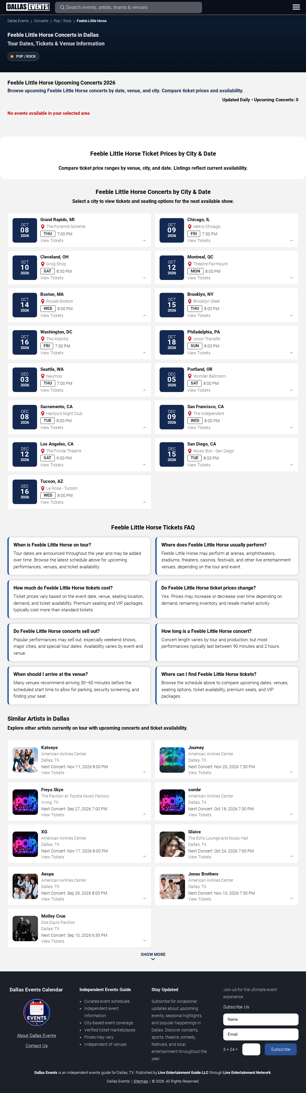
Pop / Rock (62, 21)
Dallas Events (18, 21)
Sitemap (141, 1081)
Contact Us (37, 1045)
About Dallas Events (36, 1035)
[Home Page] (28, 7)
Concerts (41, 21)
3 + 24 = (230, 1049)
